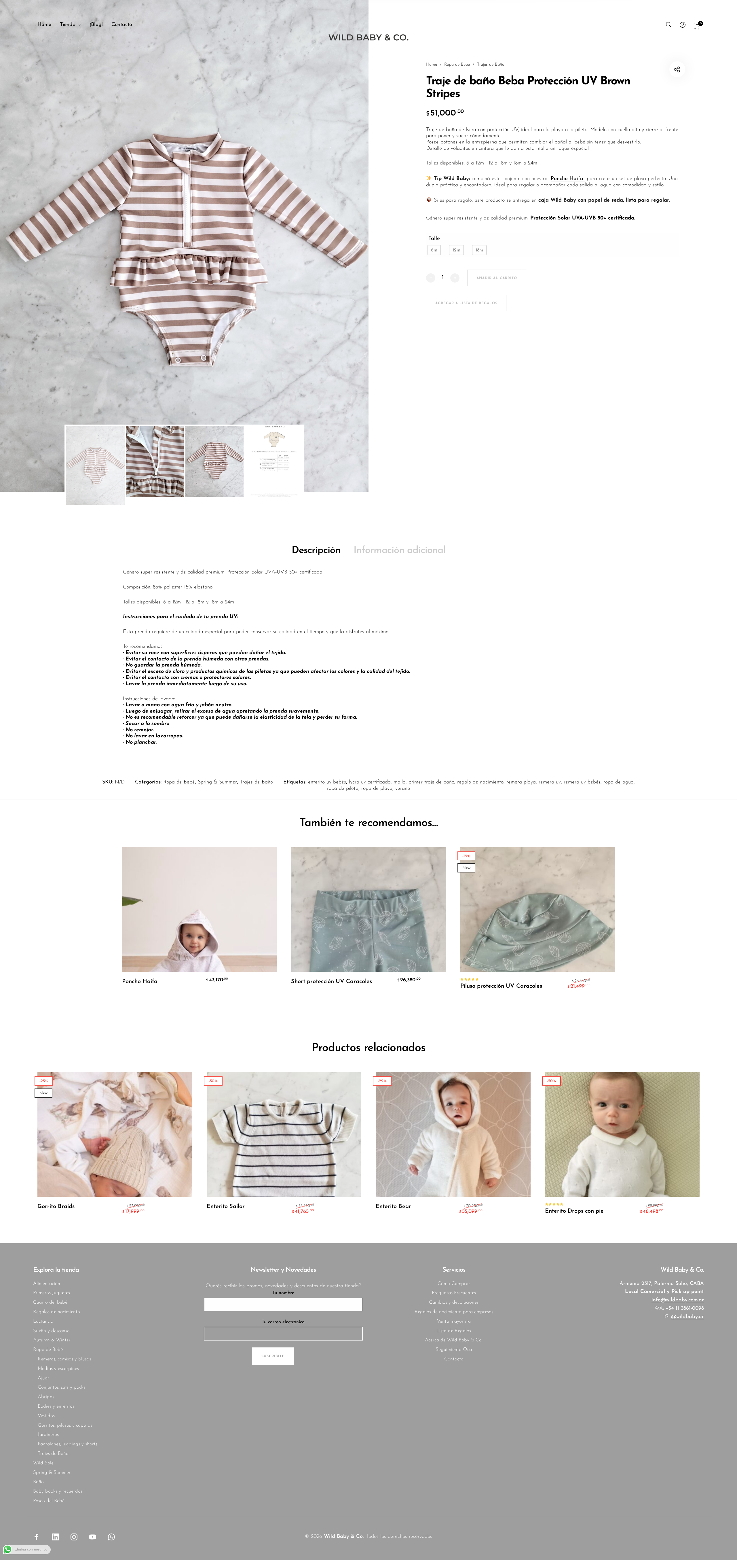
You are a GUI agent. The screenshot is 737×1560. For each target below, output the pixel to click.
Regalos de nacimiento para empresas (454, 1311)
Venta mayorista (454, 1321)
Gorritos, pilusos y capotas (65, 1425)
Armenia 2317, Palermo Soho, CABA (662, 1283)
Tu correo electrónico (283, 1322)
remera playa (521, 782)
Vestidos (46, 1415)
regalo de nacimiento (480, 782)
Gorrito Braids (56, 1206)
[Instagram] (74, 1536)
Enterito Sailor (226, 1206)
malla (400, 782)
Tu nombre (283, 1293)
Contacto (454, 1359)
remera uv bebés (582, 782)
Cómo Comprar (454, 1283)
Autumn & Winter (52, 1340)
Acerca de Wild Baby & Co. (454, 1340)
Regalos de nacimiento (56, 1311)
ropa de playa (376, 788)
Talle (434, 238)
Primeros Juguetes (51, 1292)
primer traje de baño (431, 782)
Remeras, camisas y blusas (64, 1359)
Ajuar (43, 1378)
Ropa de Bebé (457, 65)
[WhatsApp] (111, 1536)
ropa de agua (618, 782)
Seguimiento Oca (454, 1349)
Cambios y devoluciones (453, 1302)
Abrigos (46, 1396)
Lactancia (43, 1321)
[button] (434, 250)
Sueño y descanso (51, 1330)
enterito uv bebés (327, 782)
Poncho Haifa (568, 178)
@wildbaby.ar (687, 1316)
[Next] (334, 245)
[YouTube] (92, 1536)
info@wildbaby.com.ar (677, 1300)
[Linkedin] (55, 1536)
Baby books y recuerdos (57, 1491)
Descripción (316, 551)
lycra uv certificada (370, 782)
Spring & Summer (217, 782)
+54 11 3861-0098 (685, 1308)
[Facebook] (36, 1536)
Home (431, 65)
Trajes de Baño (490, 65)
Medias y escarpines (58, 1368)
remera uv (550, 782)
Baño (38, 1481)
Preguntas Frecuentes (454, 1292)
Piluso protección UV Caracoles (501, 986)
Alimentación (46, 1283)
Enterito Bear (393, 1206)
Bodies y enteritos (56, 1406)
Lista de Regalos (453, 1330)
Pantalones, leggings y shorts (67, 1444)
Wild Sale (43, 1463)
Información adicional (399, 551)
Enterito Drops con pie (574, 1211)
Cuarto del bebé (50, 1302)
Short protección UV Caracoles (331, 982)
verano (402, 788)
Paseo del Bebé (48, 1500)
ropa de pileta (342, 788)
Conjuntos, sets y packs (61, 1387)
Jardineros (48, 1434)
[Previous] (34, 245)
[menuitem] (48, 25)
